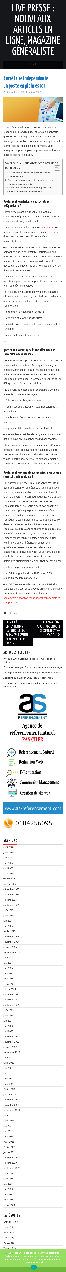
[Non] (62, 1260)
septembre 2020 (11, 1168)
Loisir (6, 1227)
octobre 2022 (10, 1047)
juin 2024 (8, 963)
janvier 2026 (9, 884)
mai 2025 (8, 926)
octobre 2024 (10, 947)
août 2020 (8, 1173)
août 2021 (8, 1115)
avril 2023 (8, 1031)
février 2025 (9, 931)
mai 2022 (8, 1073)
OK (33, 1267)
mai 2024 (8, 968)
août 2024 (8, 957)
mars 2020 (8, 1199)
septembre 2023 (11, 1005)
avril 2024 (8, 973)
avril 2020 (8, 1194)
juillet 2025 (8, 915)
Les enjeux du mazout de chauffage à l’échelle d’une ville (32, 672)
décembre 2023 (11, 994)
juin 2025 (8, 920)
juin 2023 (8, 1020)
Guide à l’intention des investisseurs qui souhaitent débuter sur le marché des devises (17, 633)
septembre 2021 (11, 1110)
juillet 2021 (8, 1120)
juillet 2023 (8, 1015)
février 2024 (9, 984)
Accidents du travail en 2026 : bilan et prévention (28, 677)
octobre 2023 (10, 999)
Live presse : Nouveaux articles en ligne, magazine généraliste (33, 30)
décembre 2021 (11, 1099)
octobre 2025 (10, 899)
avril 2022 (8, 1078)
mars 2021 (8, 1141)
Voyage (7, 1248)
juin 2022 (8, 1068)
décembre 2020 (11, 1157)
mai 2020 (8, 1189)
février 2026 (9, 878)
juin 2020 (8, 1184)
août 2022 (8, 1057)
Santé (6, 1237)
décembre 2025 (11, 889)
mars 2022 (8, 1084)
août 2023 (8, 1010)
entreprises (47, 227)
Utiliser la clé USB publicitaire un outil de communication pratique (48, 628)
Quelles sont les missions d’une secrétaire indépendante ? (28, 174)
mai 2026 (8, 863)
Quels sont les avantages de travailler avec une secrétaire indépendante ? (31, 182)
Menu (33, 64)
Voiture (6, 1243)
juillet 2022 (8, 1063)
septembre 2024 (11, 952)
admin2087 (35, 92)
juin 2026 (8, 857)
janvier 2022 (9, 1094)
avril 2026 (8, 868)
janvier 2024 (9, 989)
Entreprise (13, 613)
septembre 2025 (11, 905)
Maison (7, 1232)
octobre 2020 (10, 1163)
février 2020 (9, 1205)
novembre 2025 (11, 894)
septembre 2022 (11, 1052)
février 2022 (9, 1089)
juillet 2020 (8, 1178)
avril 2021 (8, 1136)
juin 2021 (8, 1126)
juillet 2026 (8, 852)
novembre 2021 (11, 1105)
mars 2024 (8, 978)
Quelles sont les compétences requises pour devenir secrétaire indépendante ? (29, 189)
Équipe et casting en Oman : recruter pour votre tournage (32, 667)
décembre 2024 (11, 936)
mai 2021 (8, 1131)
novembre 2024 (11, 942)
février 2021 (9, 1147)
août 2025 (8, 910)
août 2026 (8, 847)
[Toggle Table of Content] (55, 168)
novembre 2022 (11, 1041)
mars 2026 (8, 873)
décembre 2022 (11, 1036)
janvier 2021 (9, 1152)
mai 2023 (8, 1026)
